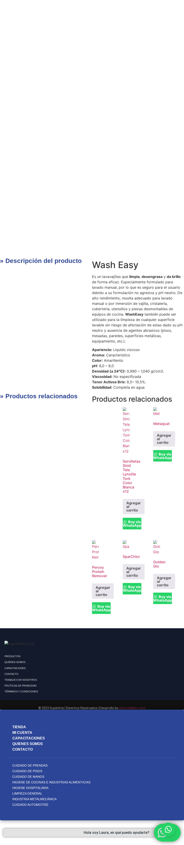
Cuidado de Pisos (27, 771)
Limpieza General (27, 793)
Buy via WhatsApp (132, 524)
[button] (168, 829)
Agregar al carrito (133, 506)
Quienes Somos (27, 744)
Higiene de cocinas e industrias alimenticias (51, 782)
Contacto (22, 749)
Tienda (19, 727)
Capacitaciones (28, 738)
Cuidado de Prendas (30, 765)
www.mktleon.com (132, 708)
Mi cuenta (22, 732)
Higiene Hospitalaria (30, 788)
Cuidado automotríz (30, 804)
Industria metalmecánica (34, 799)
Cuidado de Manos (28, 776)
